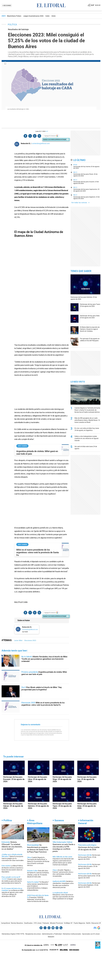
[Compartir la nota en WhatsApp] (34, 136)
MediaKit (51, 937)
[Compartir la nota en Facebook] (25, 136)
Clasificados (28, 923)
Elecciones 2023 (30, 640)
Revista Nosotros (17, 923)
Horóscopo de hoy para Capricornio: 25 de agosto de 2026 (86, 189)
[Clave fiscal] (97, 948)
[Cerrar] (68, 139)
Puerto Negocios (79, 923)
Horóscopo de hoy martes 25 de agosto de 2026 (86, 166)
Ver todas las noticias (79, 202)
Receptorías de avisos (33, 934)
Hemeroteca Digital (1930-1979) (13, 934)
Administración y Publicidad (52, 934)
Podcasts (45, 923)
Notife (88, 923)
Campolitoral (5, 923)
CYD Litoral (38, 923)
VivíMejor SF (68, 923)
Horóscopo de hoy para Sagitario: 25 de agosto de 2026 (86, 196)
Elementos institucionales (72, 934)
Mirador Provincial (56, 923)
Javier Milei (18, 640)
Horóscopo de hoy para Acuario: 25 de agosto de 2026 (86, 181)
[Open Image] (5, 64)
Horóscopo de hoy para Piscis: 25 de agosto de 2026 (85, 174)
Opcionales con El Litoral (91, 934)
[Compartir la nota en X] (30, 136)
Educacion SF (96, 923)
